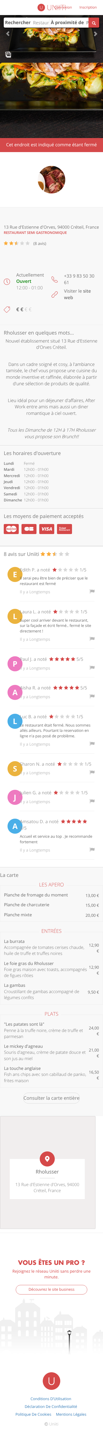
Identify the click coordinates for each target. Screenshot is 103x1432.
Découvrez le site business (51, 1289)
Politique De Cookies (33, 1414)
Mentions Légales (71, 1414)
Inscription (88, 7)
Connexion (63, 7)
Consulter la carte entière (52, 1098)
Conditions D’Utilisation (50, 1398)
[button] (8, 31)
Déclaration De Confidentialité (51, 1406)
